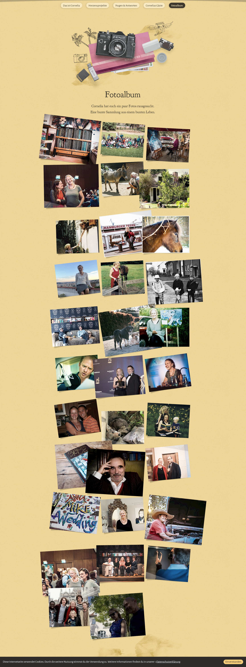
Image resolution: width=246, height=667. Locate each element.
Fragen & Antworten (126, 5)
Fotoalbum (177, 5)
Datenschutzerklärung (168, 661)
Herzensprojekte (98, 5)
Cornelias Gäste (154, 5)
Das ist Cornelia (71, 5)
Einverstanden (233, 661)
